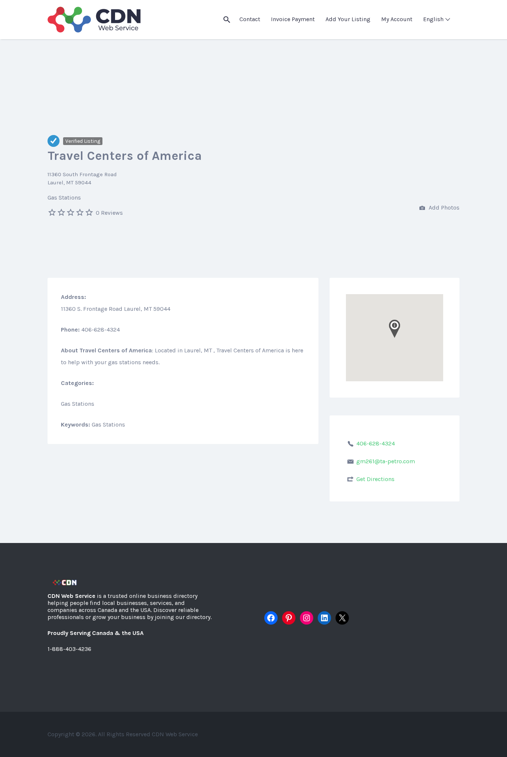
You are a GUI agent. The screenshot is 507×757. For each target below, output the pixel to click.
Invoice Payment (293, 19)
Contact (249, 19)
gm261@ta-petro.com (385, 461)
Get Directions (375, 479)
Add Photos (443, 207)
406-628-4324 (375, 443)
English (433, 19)
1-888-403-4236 (69, 648)
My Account (396, 19)
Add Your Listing (348, 19)
